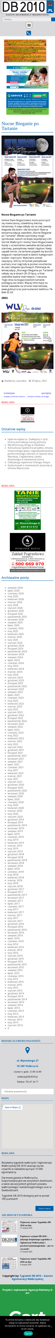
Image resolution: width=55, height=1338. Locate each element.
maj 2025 (13, 631)
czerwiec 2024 (16, 663)
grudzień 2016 (16, 924)
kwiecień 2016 (16, 947)
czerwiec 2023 (16, 697)
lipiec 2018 (14, 868)
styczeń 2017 (15, 921)
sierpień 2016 (15, 935)
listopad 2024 (15, 648)
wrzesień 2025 (16, 619)
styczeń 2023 (15, 712)
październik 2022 (17, 721)
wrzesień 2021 (16, 758)
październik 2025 (17, 616)
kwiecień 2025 (16, 634)
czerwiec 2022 (16, 732)
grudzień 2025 (16, 610)
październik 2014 (17, 999)
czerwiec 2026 (16, 593)
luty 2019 (13, 848)
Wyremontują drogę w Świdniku (26, 445)
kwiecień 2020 (16, 808)
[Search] (53, 19)
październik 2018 (17, 860)
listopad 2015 (15, 961)
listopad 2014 (15, 996)
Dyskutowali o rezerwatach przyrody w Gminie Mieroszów (30, 467)
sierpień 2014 (15, 1005)
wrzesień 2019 (16, 828)
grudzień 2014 (16, 993)
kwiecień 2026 (16, 599)
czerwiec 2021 (16, 767)
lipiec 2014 (14, 1008)
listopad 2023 (15, 683)
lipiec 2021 (14, 764)
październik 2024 (17, 651)
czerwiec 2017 (16, 906)
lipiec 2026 (14, 590)
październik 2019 (17, 825)
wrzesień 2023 (16, 689)
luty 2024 (13, 674)
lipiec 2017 (14, 903)
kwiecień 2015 (16, 981)
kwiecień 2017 (16, 912)
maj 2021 (13, 770)
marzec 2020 (15, 810)
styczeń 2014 (15, 1025)
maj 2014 (13, 1013)
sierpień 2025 (15, 622)
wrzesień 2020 (16, 793)
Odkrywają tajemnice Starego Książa (29, 462)
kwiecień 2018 (16, 877)
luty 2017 (13, 918)
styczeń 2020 (15, 816)
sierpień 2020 (15, 796)
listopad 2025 (15, 613)
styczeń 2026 (15, 608)
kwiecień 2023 (16, 703)
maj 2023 (13, 700)
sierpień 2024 (15, 657)
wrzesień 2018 (16, 863)
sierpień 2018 (15, 866)
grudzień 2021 (16, 750)
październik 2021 (17, 755)
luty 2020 (13, 813)
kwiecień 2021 (16, 773)
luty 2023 (13, 709)
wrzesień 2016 (16, 932)
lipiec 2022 (14, 729)
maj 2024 (13, 666)
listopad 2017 (15, 892)
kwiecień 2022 (16, 738)
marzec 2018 (15, 880)
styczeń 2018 (15, 886)
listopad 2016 (15, 926)
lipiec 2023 (14, 695)
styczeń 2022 (15, 747)
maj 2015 (13, 979)
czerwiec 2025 (16, 628)
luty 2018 (13, 883)
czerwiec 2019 (16, 837)
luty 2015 (13, 987)
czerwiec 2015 (16, 976)
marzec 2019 (15, 845)
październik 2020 (17, 790)
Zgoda (28, 1333)
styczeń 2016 (15, 955)
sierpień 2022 (15, 726)
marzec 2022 (15, 741)
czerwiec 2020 (16, 802)
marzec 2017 (15, 915)
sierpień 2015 (15, 970)
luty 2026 (13, 605)
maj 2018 (13, 874)
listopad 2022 (15, 718)
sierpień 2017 (15, 900)
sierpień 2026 (15, 587)
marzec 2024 (15, 671)
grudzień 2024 (16, 645)
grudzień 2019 (16, 819)
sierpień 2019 (15, 831)
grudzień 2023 (16, 680)
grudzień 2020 (16, 784)
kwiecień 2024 (16, 668)
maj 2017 (13, 909)
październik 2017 (17, 895)
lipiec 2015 (14, 973)
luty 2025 (13, 639)
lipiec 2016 (14, 938)
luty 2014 (13, 1022)
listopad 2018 (15, 857)
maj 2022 (13, 735)
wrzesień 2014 (16, 1002)
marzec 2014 (15, 1019)
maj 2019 (13, 839)
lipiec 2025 (14, 625)
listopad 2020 (15, 787)
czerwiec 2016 (16, 941)
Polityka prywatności (15, 1091)
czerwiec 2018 (16, 871)
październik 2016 (17, 929)
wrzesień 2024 (16, 654)
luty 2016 (13, 952)
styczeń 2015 (15, 990)
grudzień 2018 (16, 854)
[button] (29, 25)
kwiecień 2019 (16, 842)
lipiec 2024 (14, 660)
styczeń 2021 (15, 781)
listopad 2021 (15, 753)
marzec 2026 (15, 602)
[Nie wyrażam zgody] (51, 1326)
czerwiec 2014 (16, 1010)
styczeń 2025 (15, 642)
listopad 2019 (15, 822)
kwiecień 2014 (16, 1016)
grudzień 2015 (16, 958)
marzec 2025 (15, 637)
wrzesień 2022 (16, 724)
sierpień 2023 (15, 692)
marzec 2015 (15, 984)
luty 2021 (13, 779)
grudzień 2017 (16, 889)
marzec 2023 (15, 706)
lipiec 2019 (14, 834)
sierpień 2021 (15, 761)
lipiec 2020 (14, 799)
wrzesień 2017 (16, 897)
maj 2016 (13, 944)
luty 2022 (13, 744)
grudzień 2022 (16, 715)
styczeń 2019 (15, 851)
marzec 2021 (15, 776)
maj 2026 (13, 596)
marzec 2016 (15, 950)
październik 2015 (17, 964)
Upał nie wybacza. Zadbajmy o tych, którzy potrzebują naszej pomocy (28, 441)
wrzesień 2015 (16, 967)
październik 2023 (17, 686)
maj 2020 (13, 805)
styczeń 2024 (15, 677)
